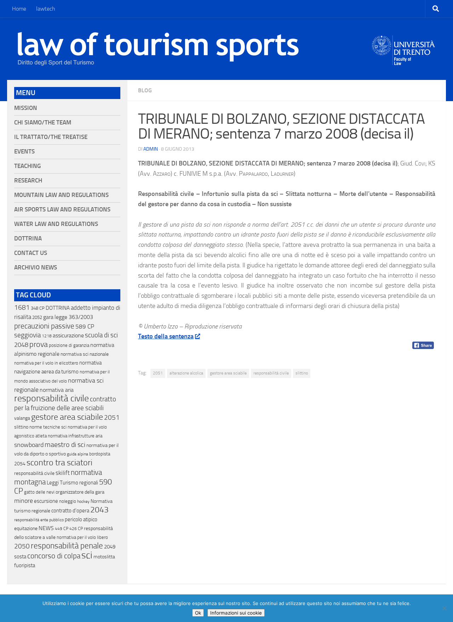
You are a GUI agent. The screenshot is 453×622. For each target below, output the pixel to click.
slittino (302, 373)
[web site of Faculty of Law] (403, 60)
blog (145, 90)
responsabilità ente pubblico (39, 519)
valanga (22, 418)
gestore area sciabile (228, 373)
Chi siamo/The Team (42, 122)
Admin (150, 149)
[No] (444, 608)
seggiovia (27, 335)
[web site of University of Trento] (403, 45)
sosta (20, 556)
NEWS (46, 528)
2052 (37, 317)
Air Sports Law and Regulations (62, 209)
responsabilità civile (271, 373)
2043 (99, 510)
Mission (25, 108)
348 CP (38, 308)
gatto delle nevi (39, 492)
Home (19, 8)
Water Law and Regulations (56, 224)
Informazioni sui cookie (236, 613)
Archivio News (35, 267)
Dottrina (28, 238)
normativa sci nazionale (85, 354)
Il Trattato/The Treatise (50, 137)
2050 (22, 546)
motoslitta (104, 557)
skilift (63, 472)
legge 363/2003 (74, 317)
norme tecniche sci (48, 427)
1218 (47, 335)
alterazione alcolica (186, 373)
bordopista (99, 454)
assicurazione (68, 335)
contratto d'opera (70, 510)
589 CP (84, 326)
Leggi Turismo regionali (72, 482)
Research (28, 180)
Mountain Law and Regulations (61, 195)
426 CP (76, 528)
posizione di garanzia (69, 345)
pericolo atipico (81, 519)
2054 (19, 464)
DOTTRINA (58, 308)
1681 (22, 308)
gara (48, 317)
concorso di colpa (53, 555)
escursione (46, 501)
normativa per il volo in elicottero (46, 363)
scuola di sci (101, 335)
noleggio (67, 501)
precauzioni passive (44, 326)
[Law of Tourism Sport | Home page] (158, 49)
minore (23, 501)
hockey (83, 501)
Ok (198, 613)
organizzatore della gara (80, 492)
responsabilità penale (67, 546)
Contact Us (30, 253)
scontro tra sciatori (59, 462)
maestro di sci (65, 444)
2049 (109, 546)
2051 (158, 373)
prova (38, 344)
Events (24, 151)
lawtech (45, 8)
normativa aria (57, 389)
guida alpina (77, 454)
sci (86, 555)
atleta (41, 435)
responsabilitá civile (34, 473)
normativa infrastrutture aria (75, 435)
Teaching (27, 166)
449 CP (61, 528)
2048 (21, 345)
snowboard (29, 445)
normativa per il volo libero (82, 537)
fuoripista (24, 565)
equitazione (26, 528)
